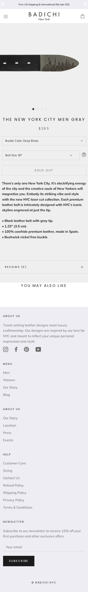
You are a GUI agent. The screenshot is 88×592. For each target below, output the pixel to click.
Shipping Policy (14, 493)
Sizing (7, 470)
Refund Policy (13, 485)
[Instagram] (5, 349)
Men (6, 373)
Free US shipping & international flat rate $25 (44, 4)
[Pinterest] (26, 349)
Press (7, 433)
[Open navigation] (6, 16)
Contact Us (11, 478)
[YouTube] (38, 349)
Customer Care (14, 463)
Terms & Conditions (17, 507)
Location (9, 425)
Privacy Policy (13, 500)
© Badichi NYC (44, 582)
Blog (6, 395)
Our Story (10, 387)
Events (8, 440)
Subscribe (18, 561)
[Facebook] (16, 349)
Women (9, 380)
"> (3, 4)
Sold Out (44, 170)
